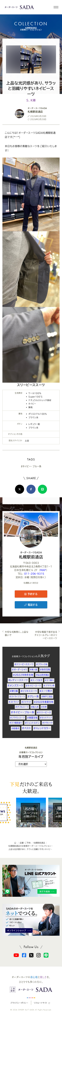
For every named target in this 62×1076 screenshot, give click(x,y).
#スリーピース (44, 712)
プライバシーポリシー (19, 1003)
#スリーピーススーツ (24, 664)
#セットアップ (46, 718)
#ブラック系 (42, 664)
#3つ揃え (49, 680)
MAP (43, 570)
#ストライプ (14, 702)
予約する (32, 594)
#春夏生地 (32, 718)
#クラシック (47, 723)
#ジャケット (26, 702)
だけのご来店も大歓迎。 (31, 787)
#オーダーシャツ (19, 669)
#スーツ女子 (36, 680)
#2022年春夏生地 (43, 702)
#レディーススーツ (18, 680)
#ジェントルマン (32, 723)
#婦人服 (33, 669)
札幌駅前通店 (31, 555)
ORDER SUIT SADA (26, 1010)
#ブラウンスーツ (17, 718)
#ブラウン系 (48, 685)
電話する (32, 605)
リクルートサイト (40, 1003)
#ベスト (26, 728)
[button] (56, 7)
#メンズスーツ (15, 685)
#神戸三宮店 (47, 696)
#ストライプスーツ (17, 696)
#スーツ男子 (46, 691)
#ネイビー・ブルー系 (31, 466)
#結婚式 (15, 728)
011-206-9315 (34, 574)
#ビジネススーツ (28, 691)
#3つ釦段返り (15, 723)
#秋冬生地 (45, 669)
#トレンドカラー (41, 728)
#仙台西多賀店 (42, 675)
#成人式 (35, 707)
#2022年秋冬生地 (23, 675)
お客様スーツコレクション (23, 656)
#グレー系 (33, 696)
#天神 (44, 707)
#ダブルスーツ (21, 707)
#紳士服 (14, 691)
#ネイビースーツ (33, 686)
